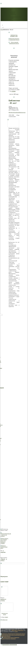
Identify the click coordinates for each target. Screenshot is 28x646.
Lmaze (16, 631)
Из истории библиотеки (8, 10)
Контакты (8, 15)
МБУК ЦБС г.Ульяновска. (17, 630)
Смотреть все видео (4, 614)
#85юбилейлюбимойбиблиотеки (17, 112)
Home (2, 29)
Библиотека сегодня (10, 11)
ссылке (13, 91)
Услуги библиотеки (10, 13)
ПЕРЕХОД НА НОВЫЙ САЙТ (14, 36)
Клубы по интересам (11, 14)
